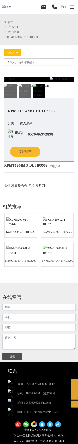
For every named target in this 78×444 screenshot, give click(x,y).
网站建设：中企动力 (38, 441)
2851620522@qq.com (38, 402)
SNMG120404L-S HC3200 (20, 260)
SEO (61, 441)
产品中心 (13, 27)
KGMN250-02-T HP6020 (57, 231)
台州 (55, 441)
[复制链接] (58, 424)
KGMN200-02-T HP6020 (20, 231)
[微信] (26, 424)
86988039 (50, 384)
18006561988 (33, 393)
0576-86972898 (40, 134)
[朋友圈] (34, 424)
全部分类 (12, 52)
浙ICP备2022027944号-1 (39, 429)
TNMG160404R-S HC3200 (57, 260)
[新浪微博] (18, 424)
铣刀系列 (13, 32)
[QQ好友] (42, 424)
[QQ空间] (50, 424)
